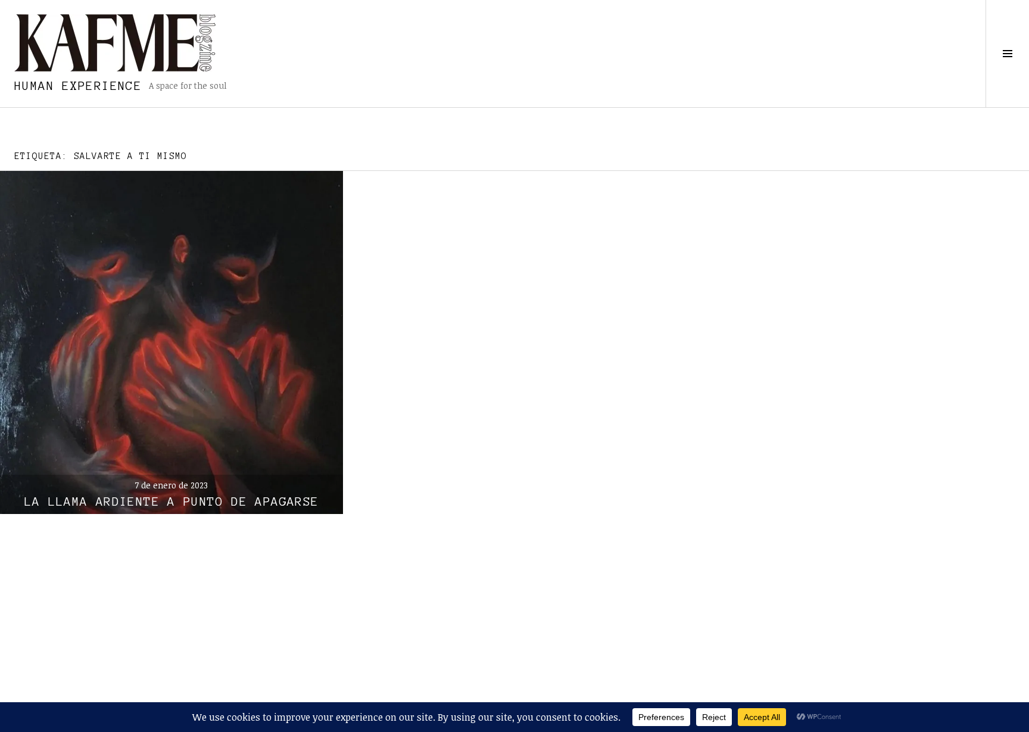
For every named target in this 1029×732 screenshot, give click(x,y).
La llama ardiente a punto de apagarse (171, 501)
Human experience (78, 85)
